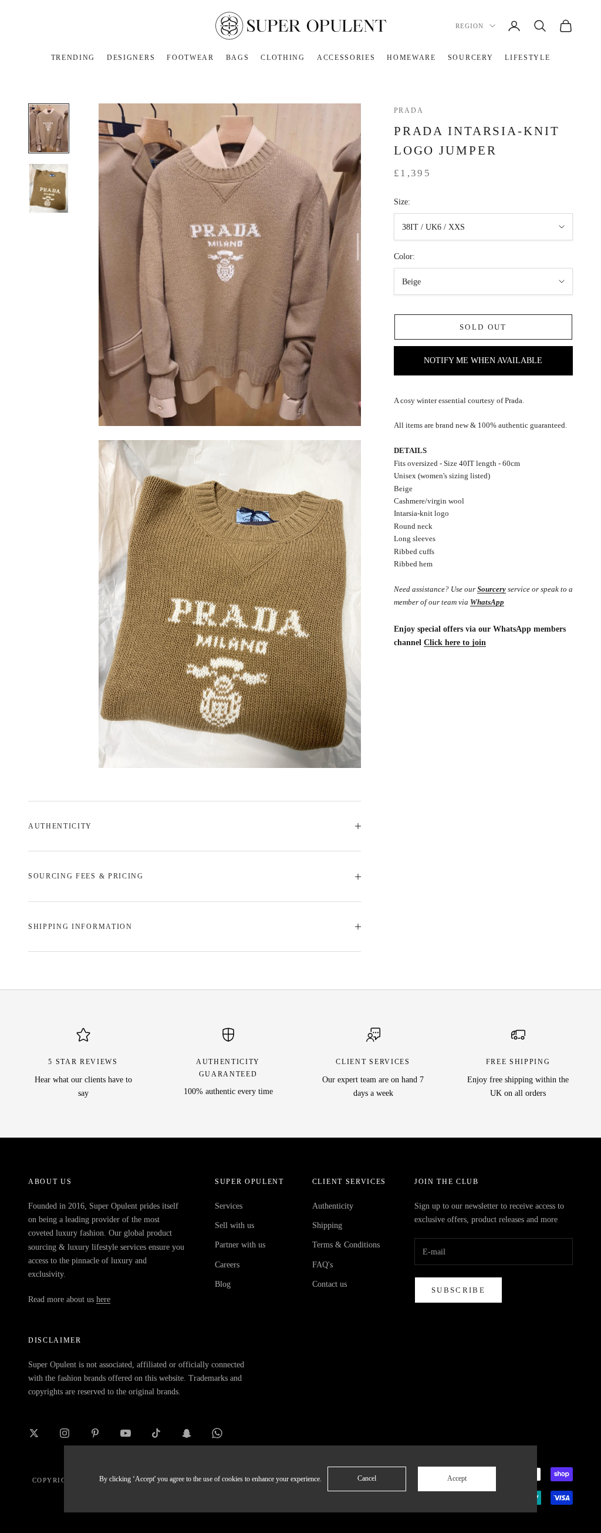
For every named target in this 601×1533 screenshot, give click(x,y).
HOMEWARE (411, 57)
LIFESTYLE (527, 57)
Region (469, 25)
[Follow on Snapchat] (187, 1433)
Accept (457, 1478)
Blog (223, 1284)
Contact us (329, 1284)
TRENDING (73, 57)
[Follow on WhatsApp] (217, 1433)
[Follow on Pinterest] (95, 1433)
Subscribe (458, 1290)
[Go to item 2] (48, 188)
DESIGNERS (131, 57)
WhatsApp (487, 602)
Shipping (327, 1225)
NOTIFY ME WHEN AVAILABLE (483, 360)
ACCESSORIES (346, 57)
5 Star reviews (83, 1062)
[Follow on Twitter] (34, 1433)
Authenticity (332, 1206)
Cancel (366, 1478)
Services (228, 1206)
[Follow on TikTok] (156, 1433)
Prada (408, 110)
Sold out (483, 327)
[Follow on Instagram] (64, 1433)
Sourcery (491, 589)
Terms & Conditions (346, 1244)
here (103, 1299)
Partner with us (240, 1244)
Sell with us (234, 1225)
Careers (227, 1264)
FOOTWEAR (190, 57)
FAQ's (322, 1264)
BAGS (237, 57)
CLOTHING (283, 57)
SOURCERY (470, 57)
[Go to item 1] (48, 128)
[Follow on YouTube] (125, 1433)
